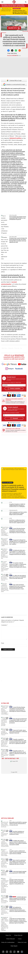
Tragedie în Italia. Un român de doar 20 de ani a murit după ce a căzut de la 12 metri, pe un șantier (17, 753)
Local (19, 55)
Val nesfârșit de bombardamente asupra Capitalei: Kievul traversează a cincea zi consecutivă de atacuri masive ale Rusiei (17, 909)
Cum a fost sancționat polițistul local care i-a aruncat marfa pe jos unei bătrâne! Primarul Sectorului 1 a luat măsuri (17, 586)
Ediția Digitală (14, 946)
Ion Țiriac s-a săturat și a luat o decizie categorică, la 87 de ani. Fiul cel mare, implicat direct (17, 521)
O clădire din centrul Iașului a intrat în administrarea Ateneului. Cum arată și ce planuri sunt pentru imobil (18, 842)
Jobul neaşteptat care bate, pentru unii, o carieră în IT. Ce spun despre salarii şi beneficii (18, 513)
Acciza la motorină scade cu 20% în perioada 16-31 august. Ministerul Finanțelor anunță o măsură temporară (14, 488)
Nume (2, 643)
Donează (15, 418)
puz (21, 348)
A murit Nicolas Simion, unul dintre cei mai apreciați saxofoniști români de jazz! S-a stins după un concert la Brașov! (17, 530)
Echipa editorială (18, 935)
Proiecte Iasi (16, 348)
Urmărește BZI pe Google (15, 80)
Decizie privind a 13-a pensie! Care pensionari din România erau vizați (20, 12)
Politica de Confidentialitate (7, 942)
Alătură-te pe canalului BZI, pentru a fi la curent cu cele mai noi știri (14, 357)
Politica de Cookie (22, 942)
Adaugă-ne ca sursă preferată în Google (15, 84)
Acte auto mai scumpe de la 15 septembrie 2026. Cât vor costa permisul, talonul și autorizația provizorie (18, 720)
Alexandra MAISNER (12, 55)
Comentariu (4, 625)
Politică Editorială (10, 938)
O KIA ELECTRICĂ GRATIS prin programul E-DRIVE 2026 (17, 872)
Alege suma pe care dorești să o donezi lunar (11, 382)
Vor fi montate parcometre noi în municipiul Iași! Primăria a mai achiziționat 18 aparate (17, 218)
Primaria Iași (10, 348)
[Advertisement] (14, 450)
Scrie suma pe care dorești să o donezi (11, 412)
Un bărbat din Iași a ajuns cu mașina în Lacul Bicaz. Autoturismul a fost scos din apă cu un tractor (18, 899)
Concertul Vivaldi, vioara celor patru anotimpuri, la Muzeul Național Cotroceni (18, 731)
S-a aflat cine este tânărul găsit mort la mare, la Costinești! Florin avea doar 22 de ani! (17, 577)
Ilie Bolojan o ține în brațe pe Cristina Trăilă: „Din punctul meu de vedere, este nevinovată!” (13, 5)
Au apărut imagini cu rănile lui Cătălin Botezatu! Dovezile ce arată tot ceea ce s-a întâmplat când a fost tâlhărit (17, 505)
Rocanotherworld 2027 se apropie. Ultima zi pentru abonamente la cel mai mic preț (18, 823)
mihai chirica (4, 348)
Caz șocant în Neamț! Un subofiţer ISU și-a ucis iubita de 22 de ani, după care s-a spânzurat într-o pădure (18, 542)
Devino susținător (15, 388)
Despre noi (8, 935)
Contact (20, 938)
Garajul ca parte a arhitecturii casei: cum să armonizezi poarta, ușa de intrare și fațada (17, 852)
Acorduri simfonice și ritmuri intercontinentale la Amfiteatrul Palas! (16, 833)
